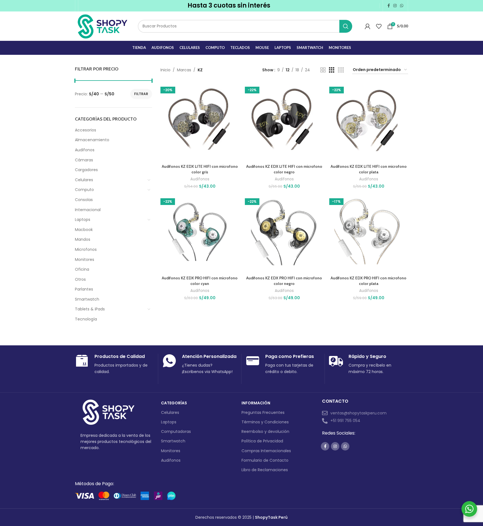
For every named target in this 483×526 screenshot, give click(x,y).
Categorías (174, 403)
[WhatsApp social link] (401, 6)
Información (256, 403)
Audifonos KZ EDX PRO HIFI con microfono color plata (368, 280)
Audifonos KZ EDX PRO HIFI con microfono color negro (284, 280)
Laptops (82, 219)
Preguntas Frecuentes (263, 412)
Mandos (82, 239)
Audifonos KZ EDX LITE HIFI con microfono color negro (284, 169)
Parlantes (84, 289)
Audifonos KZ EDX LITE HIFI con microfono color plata (369, 169)
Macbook (84, 229)
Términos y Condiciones (265, 422)
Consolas (84, 199)
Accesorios (85, 130)
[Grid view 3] (331, 70)
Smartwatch (87, 299)
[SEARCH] (345, 26)
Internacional (88, 210)
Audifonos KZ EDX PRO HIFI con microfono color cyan (200, 280)
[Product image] (199, 121)
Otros (80, 279)
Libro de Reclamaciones (265, 470)
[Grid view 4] (341, 70)
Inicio (165, 70)
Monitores (84, 259)
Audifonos (84, 150)
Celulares (84, 180)
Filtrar (141, 93)
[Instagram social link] (395, 6)
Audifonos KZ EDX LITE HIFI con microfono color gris (200, 169)
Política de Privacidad (262, 441)
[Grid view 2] (323, 70)
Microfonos (86, 249)
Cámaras (84, 160)
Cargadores (86, 170)
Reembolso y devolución (265, 431)
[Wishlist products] (378, 26)
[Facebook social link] (389, 6)
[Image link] (108, 412)
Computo (84, 189)
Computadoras (176, 431)
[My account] (367, 26)
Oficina (82, 269)
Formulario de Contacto (265, 460)
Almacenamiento (92, 140)
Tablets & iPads (90, 309)
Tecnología (86, 319)
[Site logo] (102, 26)
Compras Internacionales (266, 451)
